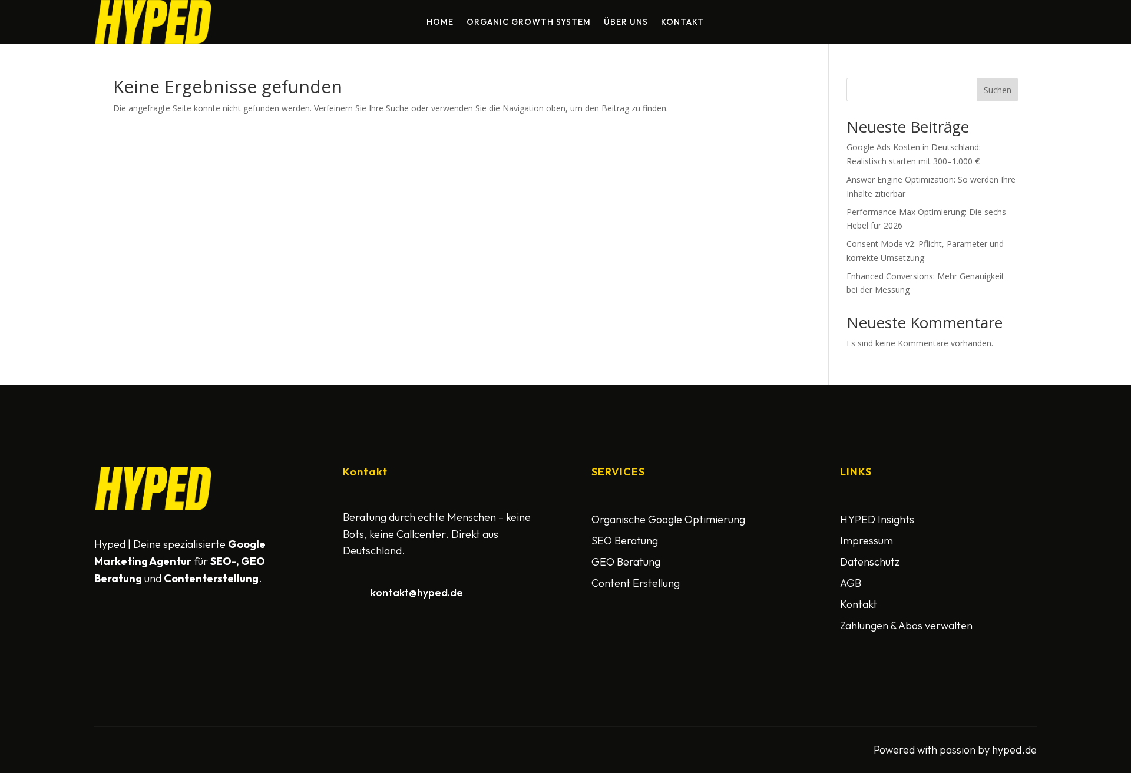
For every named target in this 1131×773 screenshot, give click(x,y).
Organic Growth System (529, 22)
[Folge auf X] (134, 625)
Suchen (997, 89)
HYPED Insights (877, 519)
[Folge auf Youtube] (162, 625)
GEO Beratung (625, 562)
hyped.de (1014, 750)
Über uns (626, 22)
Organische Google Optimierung (668, 519)
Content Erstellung (635, 583)
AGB (850, 583)
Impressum (866, 540)
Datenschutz (869, 562)
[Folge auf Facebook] (106, 625)
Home (440, 22)
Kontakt (682, 22)
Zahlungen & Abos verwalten (906, 625)
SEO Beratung (624, 540)
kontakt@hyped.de (417, 592)
